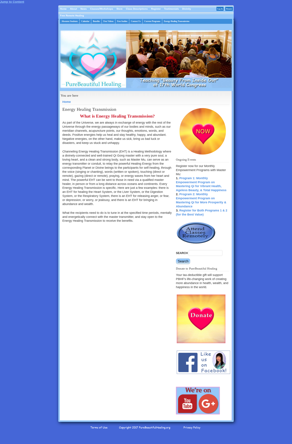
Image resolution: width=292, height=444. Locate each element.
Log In (220, 9)
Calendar (85, 21)
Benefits (96, 21)
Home (63, 8)
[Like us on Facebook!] (203, 373)
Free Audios (122, 21)
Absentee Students (70, 21)
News (83, 8)
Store (119, 8)
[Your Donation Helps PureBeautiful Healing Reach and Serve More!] (201, 343)
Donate (229, 9)
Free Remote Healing (72, 15)
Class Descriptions (137, 8)
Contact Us (136, 21)
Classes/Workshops (101, 8)
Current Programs (152, 21)
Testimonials (171, 8)
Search (182, 253)
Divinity (186, 8)
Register (156, 8)
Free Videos (108, 21)
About (73, 8)
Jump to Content (12, 2)
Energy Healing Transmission (176, 21)
